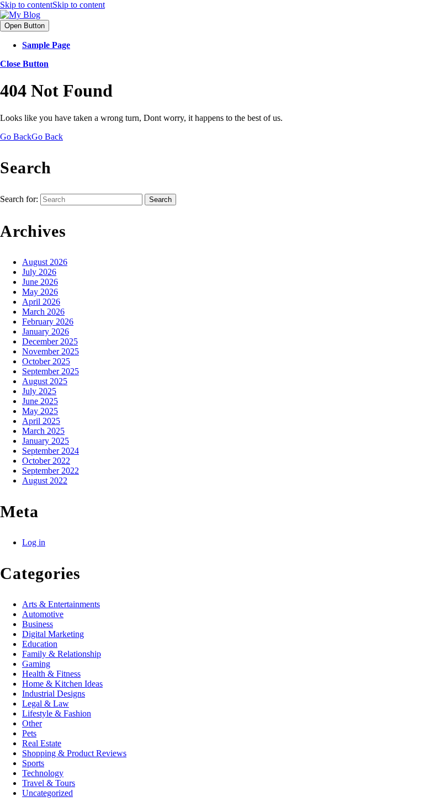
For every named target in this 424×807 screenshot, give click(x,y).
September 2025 (50, 371)
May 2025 (40, 411)
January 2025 (45, 440)
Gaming (36, 663)
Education (39, 644)
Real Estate (41, 743)
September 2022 (50, 470)
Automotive (42, 614)
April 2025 (41, 421)
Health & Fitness (51, 673)
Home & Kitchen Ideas (62, 683)
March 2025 (43, 431)
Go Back (31, 136)
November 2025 (50, 351)
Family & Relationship (61, 654)
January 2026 (45, 331)
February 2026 (47, 321)
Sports (33, 763)
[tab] (24, 25)
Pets (29, 733)
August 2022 (44, 480)
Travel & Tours (48, 783)
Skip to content (52, 4)
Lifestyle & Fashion (56, 713)
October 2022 (46, 460)
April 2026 (41, 301)
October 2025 (46, 361)
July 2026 (39, 272)
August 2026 (44, 262)
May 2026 (40, 291)
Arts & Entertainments (61, 604)
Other (32, 723)
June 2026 (40, 281)
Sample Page (46, 45)
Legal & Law (45, 703)
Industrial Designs (53, 693)
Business (37, 624)
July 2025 (39, 391)
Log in (33, 542)
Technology (42, 773)
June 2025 (40, 401)
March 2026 (43, 311)
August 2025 (44, 381)
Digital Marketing (53, 634)
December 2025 (50, 341)
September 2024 (50, 450)
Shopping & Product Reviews (74, 753)
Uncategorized (47, 793)
